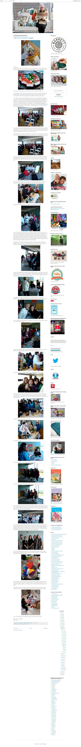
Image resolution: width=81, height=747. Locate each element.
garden (53, 695)
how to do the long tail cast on (57, 561)
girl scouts (53, 697)
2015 (62, 618)
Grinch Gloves (54, 601)
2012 (62, 623)
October (63, 655)
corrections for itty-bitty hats (56, 529)
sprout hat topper (54, 582)
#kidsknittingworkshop (55, 680)
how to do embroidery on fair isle (57, 551)
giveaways (53, 699)
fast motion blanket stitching (56, 556)
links (52, 707)
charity (53, 685)
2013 (62, 621)
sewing (53, 720)
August (63, 659)
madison (53, 708)
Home (31, 628)
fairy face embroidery (55, 538)
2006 (62, 674)
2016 (62, 617)
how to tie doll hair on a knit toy (57, 543)
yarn (52, 734)
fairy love (53, 690)
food (52, 694)
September (63, 657)
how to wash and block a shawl (57, 535)
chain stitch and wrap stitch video (57, 584)
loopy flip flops (54, 589)
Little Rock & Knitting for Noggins (23, 38)
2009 (62, 627)
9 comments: (35, 622)
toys (52, 729)
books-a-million (54, 459)
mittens (53, 711)
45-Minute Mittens (55, 605)
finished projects (54, 693)
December (63, 628)
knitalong (53, 706)
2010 (62, 626)
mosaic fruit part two (55, 586)
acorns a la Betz (54, 600)
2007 (62, 673)
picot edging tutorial (55, 577)
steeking (53, 549)
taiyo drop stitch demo (55, 564)
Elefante (53, 606)
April (62, 665)
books (53, 684)
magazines (53, 710)
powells (53, 463)
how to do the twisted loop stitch (57, 540)
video (52, 733)
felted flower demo (55, 580)
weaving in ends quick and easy (57, 562)
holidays (53, 702)
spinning (53, 548)
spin (52, 724)
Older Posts (46, 628)
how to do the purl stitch (56, 558)
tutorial (53, 730)
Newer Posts (16, 628)
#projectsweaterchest (55, 681)
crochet (53, 688)
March (63, 666)
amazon (53, 462)
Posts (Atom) (20, 630)
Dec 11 (63, 640)
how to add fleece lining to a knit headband (59, 534)
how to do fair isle (55, 552)
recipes (53, 715)
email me (52, 345)
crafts (52, 686)
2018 (62, 614)
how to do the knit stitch (56, 560)
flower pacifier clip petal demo (57, 573)
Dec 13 (63, 638)
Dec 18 (63, 635)
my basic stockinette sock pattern (57, 595)
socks (53, 723)
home (53, 703)
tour (52, 728)
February (63, 668)
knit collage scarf (54, 596)
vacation (53, 732)
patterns (53, 712)
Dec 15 (63, 637)
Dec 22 (63, 632)
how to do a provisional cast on (57, 542)
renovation (53, 716)
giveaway (53, 698)
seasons (53, 719)
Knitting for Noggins (26, 93)
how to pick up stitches (55, 553)
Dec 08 (63, 641)
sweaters (53, 725)
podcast (53, 714)
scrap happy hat (54, 593)
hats (52, 701)
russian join (54, 539)
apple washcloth (54, 597)
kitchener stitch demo (55, 581)
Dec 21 (63, 634)
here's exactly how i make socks (57, 536)
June (62, 662)
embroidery (53, 689)
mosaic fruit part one (55, 585)
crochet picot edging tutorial (56, 576)
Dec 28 (63, 631)
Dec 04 (63, 644)
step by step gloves (55, 570)
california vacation (55, 557)
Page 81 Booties (54, 604)
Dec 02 (63, 651)
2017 (62, 615)
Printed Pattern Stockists (56, 204)
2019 (62, 612)
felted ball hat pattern (55, 599)
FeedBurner (61, 96)
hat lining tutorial (54, 567)
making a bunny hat (55, 547)
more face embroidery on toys (57, 544)
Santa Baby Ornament (55, 608)
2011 (62, 624)
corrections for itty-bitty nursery (57, 528)
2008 (62, 671)
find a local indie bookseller (56, 465)
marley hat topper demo (56, 578)
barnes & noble (54, 461)
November (63, 653)
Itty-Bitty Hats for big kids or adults (57, 568)
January (63, 669)
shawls (53, 721)
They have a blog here (26, 509)
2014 (62, 620)
